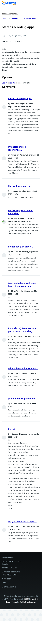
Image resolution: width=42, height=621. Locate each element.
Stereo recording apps (20, 98)
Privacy (14, 602)
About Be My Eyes (9, 568)
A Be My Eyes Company (27, 602)
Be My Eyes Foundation (11, 561)
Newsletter (6, 579)
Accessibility (34, 599)
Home (4, 18)
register (12, 83)
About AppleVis (8, 557)
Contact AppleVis (9, 587)
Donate (5, 564)
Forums (15, 18)
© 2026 (26, 599)
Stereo (11, 429)
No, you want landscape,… (22, 521)
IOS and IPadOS (30, 18)
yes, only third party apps (21, 398)
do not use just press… (20, 246)
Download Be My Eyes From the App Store (11, 573)
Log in (4, 83)
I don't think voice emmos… (23, 368)
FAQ (4, 583)
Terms (8, 602)
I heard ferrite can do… (20, 186)
